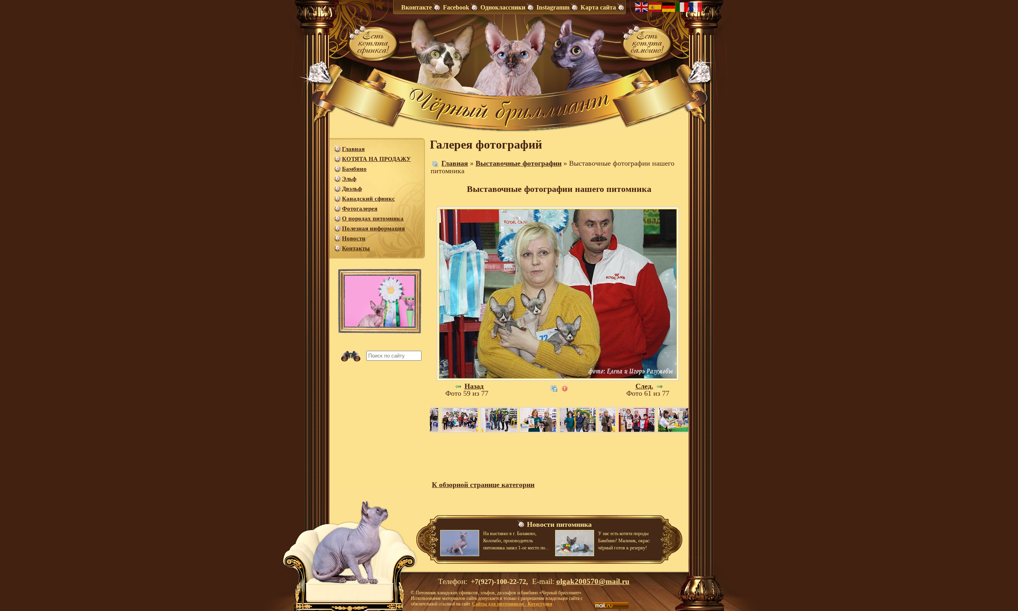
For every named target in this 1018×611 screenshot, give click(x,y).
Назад (474, 386)
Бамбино (354, 169)
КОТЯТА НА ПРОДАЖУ (376, 159)
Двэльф (352, 189)
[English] (642, 6)
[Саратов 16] (459, 419)
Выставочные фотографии (518, 163)
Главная (353, 149)
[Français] (696, 6)
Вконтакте (416, 7)
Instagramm (552, 7)
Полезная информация (373, 228)
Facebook (456, 7)
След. (644, 386)
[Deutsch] (669, 6)
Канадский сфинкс (368, 198)
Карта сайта (598, 7)
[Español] (655, 6)
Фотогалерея (359, 208)
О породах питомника (373, 218)
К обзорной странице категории (483, 485)
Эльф (349, 179)
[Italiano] (682, 6)
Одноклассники (502, 7)
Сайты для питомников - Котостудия (512, 604)
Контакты (356, 248)
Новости (353, 238)
